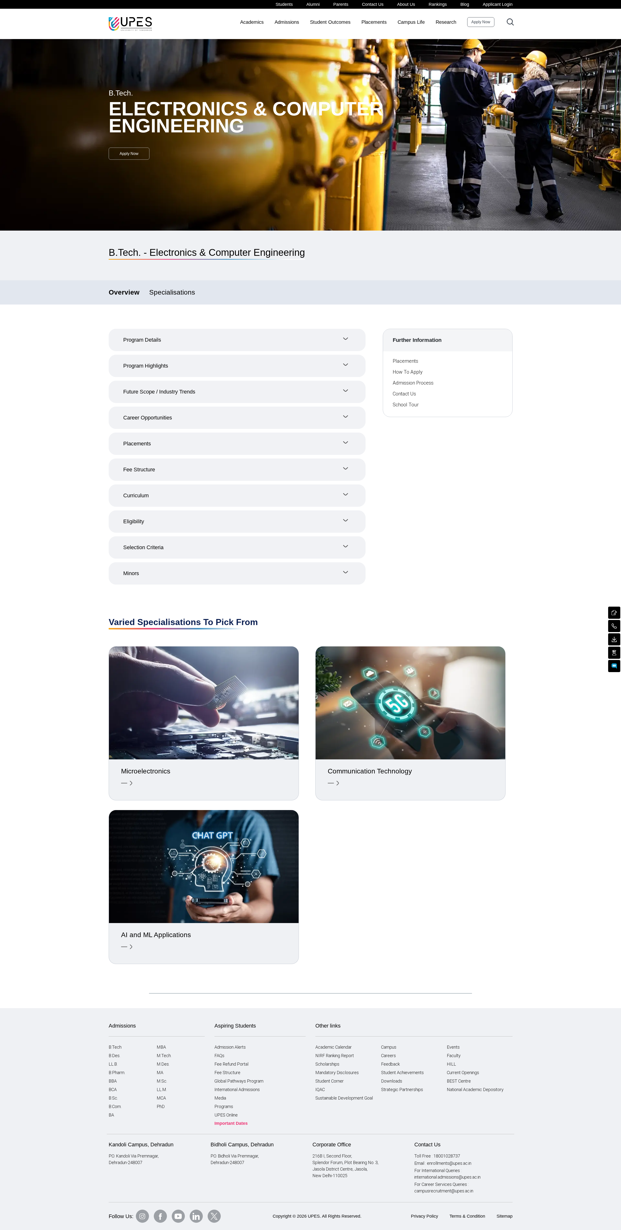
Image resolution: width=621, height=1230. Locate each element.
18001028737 (446, 1155)
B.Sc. (113, 1098)
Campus (388, 1047)
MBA (161, 1047)
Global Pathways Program (238, 1081)
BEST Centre (459, 1081)
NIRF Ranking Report (334, 1055)
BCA (113, 1089)
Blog (464, 4)
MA (160, 1072)
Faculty (454, 1055)
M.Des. (163, 1064)
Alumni (313, 4)
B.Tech (115, 1047)
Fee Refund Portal (231, 1064)
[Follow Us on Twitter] (214, 1216)
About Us (406, 4)
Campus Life (411, 22)
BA (111, 1114)
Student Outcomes (330, 22)
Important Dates (231, 1123)
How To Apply (408, 372)
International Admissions (237, 1089)
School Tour (406, 405)
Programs (223, 1106)
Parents (340, 4)
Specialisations (172, 292)
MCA (161, 1098)
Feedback (390, 1064)
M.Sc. (162, 1081)
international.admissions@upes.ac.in (447, 1177)
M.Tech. (164, 1055)
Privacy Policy (424, 1216)
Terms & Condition (467, 1216)
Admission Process (413, 383)
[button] (237, 340)
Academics (252, 22)
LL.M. (162, 1089)
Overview (124, 292)
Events (453, 1047)
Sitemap (505, 1216)
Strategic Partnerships (402, 1089)
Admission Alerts (230, 1047)
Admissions (287, 22)
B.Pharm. (117, 1072)
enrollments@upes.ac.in (449, 1163)
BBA (113, 1081)
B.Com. (115, 1106)
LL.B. (113, 1064)
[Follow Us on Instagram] (142, 1216)
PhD (161, 1106)
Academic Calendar (333, 1047)
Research (446, 22)
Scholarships (327, 1064)
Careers (388, 1055)
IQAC (320, 1089)
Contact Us (373, 4)
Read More (127, 783)
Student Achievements (402, 1072)
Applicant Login (498, 4)
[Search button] (510, 22)
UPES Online (226, 1114)
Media (220, 1098)
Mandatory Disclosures (337, 1072)
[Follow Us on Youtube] (178, 1216)
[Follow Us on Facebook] (160, 1216)
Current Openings (463, 1072)
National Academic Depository (475, 1089)
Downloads (391, 1081)
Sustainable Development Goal (344, 1098)
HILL (451, 1064)
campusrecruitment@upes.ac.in (443, 1190)
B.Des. (114, 1055)
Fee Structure (227, 1072)
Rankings (438, 4)
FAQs (219, 1055)
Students (284, 4)
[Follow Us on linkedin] (196, 1216)
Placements (374, 22)
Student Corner (329, 1081)
